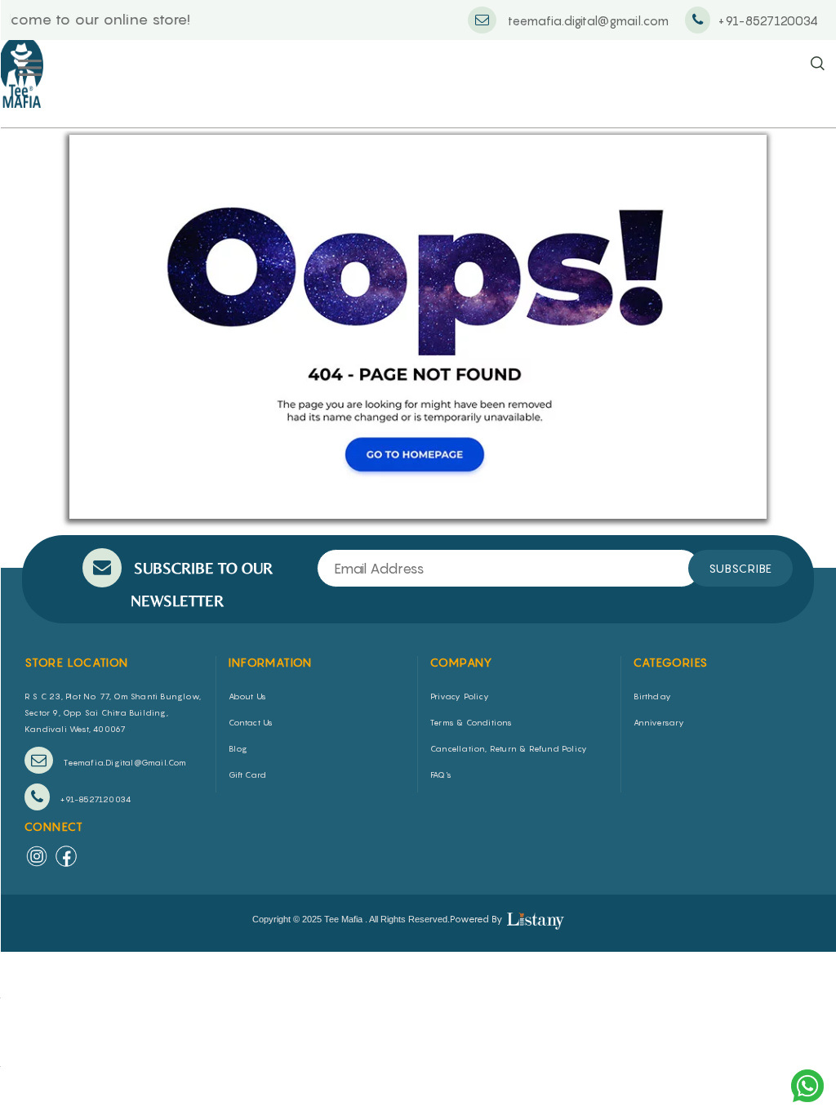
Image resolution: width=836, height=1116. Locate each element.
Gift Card (248, 774)
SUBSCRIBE (740, 568)
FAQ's (440, 774)
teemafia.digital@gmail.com (123, 762)
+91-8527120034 (94, 799)
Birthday (653, 696)
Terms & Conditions (471, 722)
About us (248, 696)
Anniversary (659, 722)
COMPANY (461, 662)
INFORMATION (271, 662)
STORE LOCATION (76, 662)
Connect (54, 826)
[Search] (817, 64)
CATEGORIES (671, 662)
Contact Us (251, 722)
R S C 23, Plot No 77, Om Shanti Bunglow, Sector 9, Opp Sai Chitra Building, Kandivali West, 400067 (112, 712)
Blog (238, 748)
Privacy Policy (459, 696)
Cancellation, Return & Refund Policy (508, 748)
